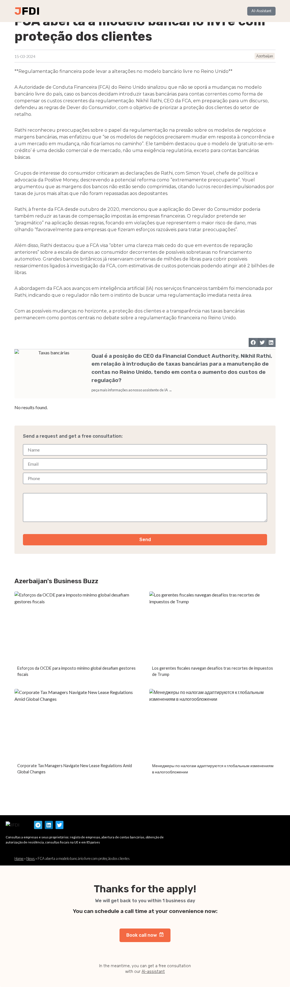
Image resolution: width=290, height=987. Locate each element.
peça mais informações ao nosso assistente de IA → (131, 390)
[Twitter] (60, 825)
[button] (253, 342)
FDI (31, 11)
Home (19, 858)
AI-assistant (153, 971)
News (30, 858)
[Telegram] (38, 825)
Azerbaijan (264, 56)
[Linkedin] (49, 825)
